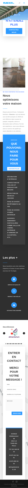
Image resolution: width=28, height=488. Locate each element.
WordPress (13, 484)
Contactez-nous (14, 31)
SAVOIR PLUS (14, 169)
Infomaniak (14, 486)
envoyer (17, 413)
